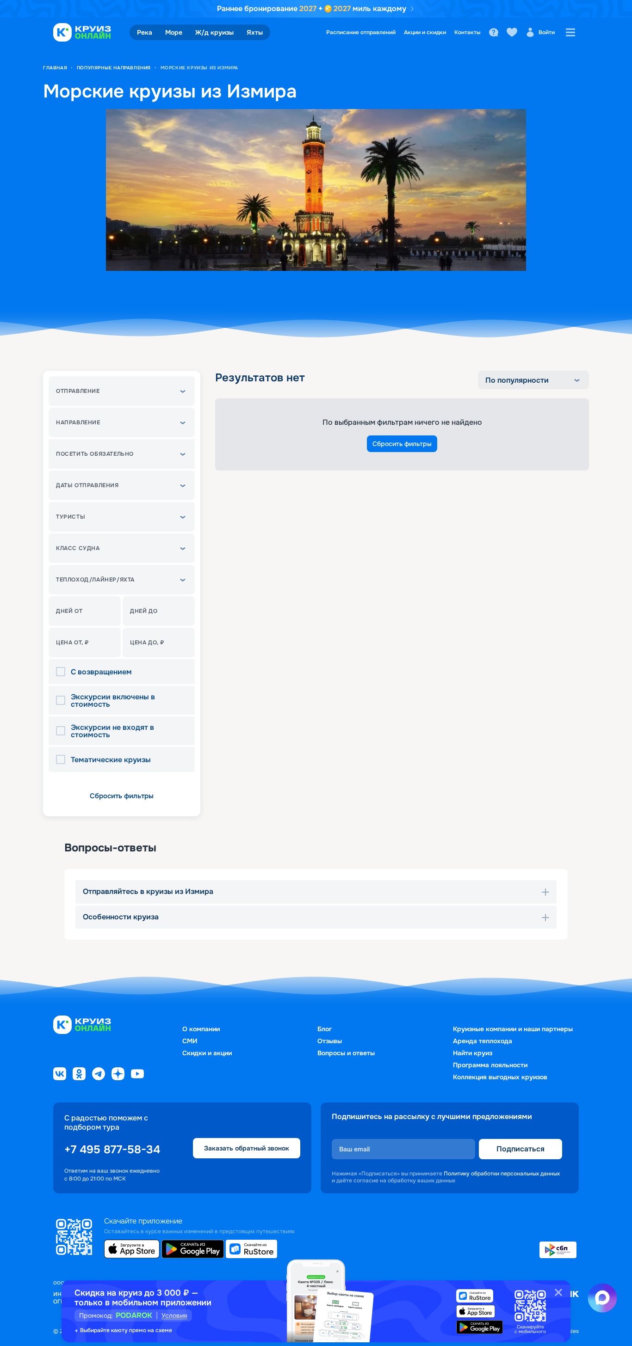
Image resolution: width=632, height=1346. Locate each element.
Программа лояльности (490, 1065)
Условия (174, 1315)
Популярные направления (114, 68)
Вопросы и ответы (346, 1053)
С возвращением (101, 672)
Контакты (467, 32)
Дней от (69, 611)
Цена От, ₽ (72, 642)
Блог (324, 1029)
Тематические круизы (111, 760)
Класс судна (78, 548)
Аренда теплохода (482, 1041)
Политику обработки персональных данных (502, 1173)
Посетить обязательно (95, 454)
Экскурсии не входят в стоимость (112, 731)
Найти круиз (472, 1053)
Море (173, 32)
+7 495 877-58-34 (112, 1149)
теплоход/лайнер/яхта (95, 579)
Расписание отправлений (361, 32)
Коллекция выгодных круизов (500, 1077)
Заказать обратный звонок (246, 1148)
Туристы (70, 516)
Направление (78, 422)
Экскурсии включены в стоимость (113, 700)
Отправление (78, 391)
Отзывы (329, 1041)
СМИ (189, 1041)
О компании (201, 1029)
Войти (547, 32)
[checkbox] (63, 672)
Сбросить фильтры (122, 796)
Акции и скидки (425, 32)
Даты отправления (87, 485)
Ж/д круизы (214, 32)
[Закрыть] (558, 1292)
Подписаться (520, 1149)
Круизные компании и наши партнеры (513, 1029)
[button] (122, 391)
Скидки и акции (207, 1053)
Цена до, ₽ (147, 642)
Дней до (143, 611)
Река (144, 32)
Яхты (255, 32)
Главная (55, 68)
